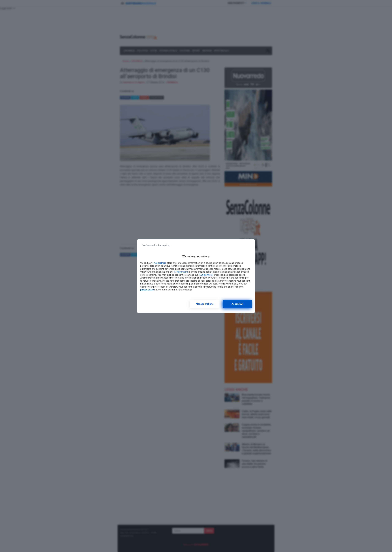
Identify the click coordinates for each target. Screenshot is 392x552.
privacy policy (147, 289)
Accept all (237, 304)
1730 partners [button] (159, 263)
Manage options (204, 304)
